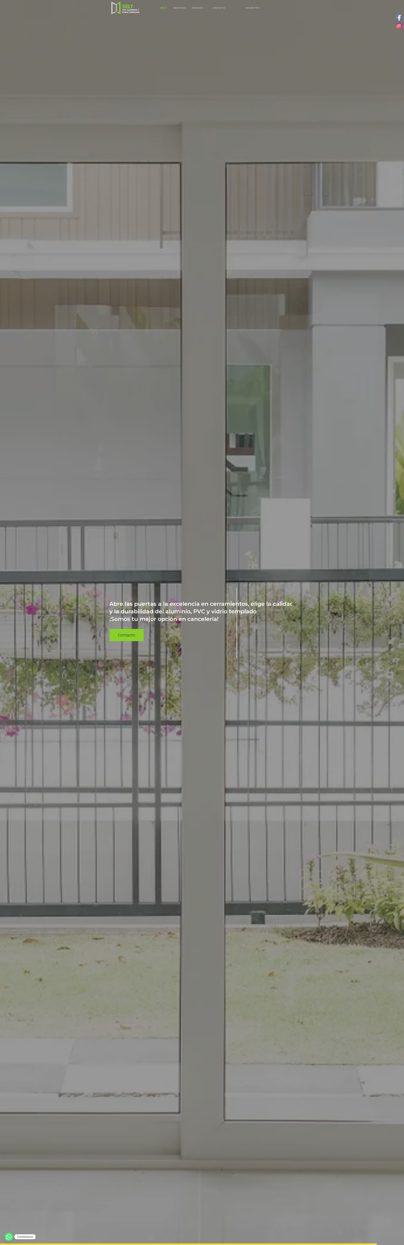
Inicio (163, 7)
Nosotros (179, 7)
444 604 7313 (252, 7)
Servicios (197, 7)
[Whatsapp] (9, 1237)
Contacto (218, 7)
